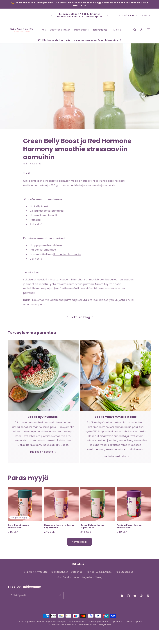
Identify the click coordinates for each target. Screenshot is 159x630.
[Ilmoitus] (107, 15)
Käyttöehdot (64, 577)
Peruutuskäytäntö (87, 624)
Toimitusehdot (59, 571)
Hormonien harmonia (67, 254)
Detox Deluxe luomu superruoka (92, 526)
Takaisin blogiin (81, 317)
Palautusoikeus (124, 571)
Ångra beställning (92, 577)
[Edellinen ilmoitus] (51, 15)
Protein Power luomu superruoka (129, 526)
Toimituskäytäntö (133, 621)
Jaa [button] (28, 173)
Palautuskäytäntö (77, 621)
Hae (76, 577)
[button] (101, 29)
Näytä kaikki (79, 541)
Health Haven (95, 449)
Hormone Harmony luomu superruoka (59, 526)
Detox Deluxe (26, 445)
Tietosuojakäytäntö (98, 621)
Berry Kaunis (43, 445)
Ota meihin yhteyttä (35, 571)
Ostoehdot (77, 571)
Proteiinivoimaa (134, 449)
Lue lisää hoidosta (41, 452)
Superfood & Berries (34, 621)
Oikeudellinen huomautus (63, 624)
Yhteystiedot (105, 624)
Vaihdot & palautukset (99, 571)
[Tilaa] (60, 595)
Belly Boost (40, 206)
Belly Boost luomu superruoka (18, 526)
